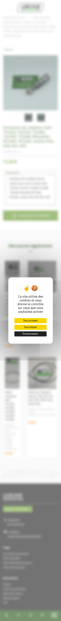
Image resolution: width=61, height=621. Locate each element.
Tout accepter (30, 320)
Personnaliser (30, 333)
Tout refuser (30, 327)
